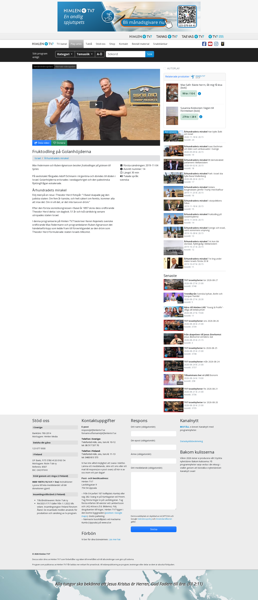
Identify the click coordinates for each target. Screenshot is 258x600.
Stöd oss (100, 43)
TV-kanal (62, 43)
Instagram (217, 44)
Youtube (211, 44)
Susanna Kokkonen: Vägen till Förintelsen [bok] (197, 109)
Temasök (83, 54)
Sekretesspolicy (145, 519)
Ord (223, 44)
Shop (112, 43)
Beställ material (140, 43)
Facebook (205, 44)
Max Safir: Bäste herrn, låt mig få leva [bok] (201, 86)
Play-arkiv (76, 43)
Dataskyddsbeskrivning (191, 441)
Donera (60, 143)
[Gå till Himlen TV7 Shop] (197, 76)
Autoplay (173, 68)
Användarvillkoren (164, 519)
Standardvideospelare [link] (43, 66)
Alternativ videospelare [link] (65, 66)
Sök (149, 54)
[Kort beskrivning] (199, 93)
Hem (43, 44)
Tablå (89, 43)
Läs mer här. (115, 539)
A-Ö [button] (99, 54)
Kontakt (123, 43)
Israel (38, 158)
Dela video (43, 143)
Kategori (63, 54)
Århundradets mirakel (56, 158)
